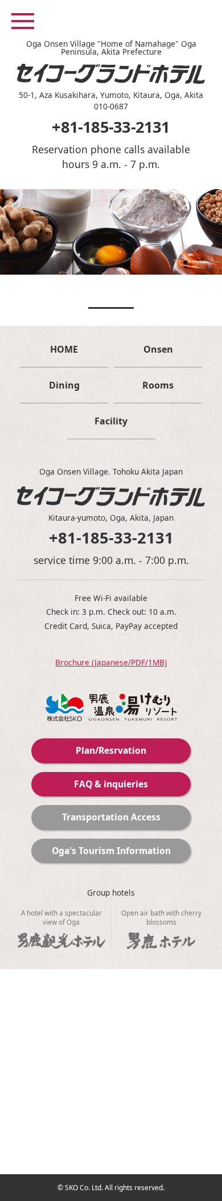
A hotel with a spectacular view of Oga (61, 917)
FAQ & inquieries (111, 784)
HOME (64, 349)
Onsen (158, 349)
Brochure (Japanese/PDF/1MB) (111, 662)
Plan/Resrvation (111, 750)
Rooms (158, 385)
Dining (64, 385)
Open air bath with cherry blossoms (161, 917)
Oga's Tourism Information (111, 850)
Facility (111, 421)
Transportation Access (111, 817)
